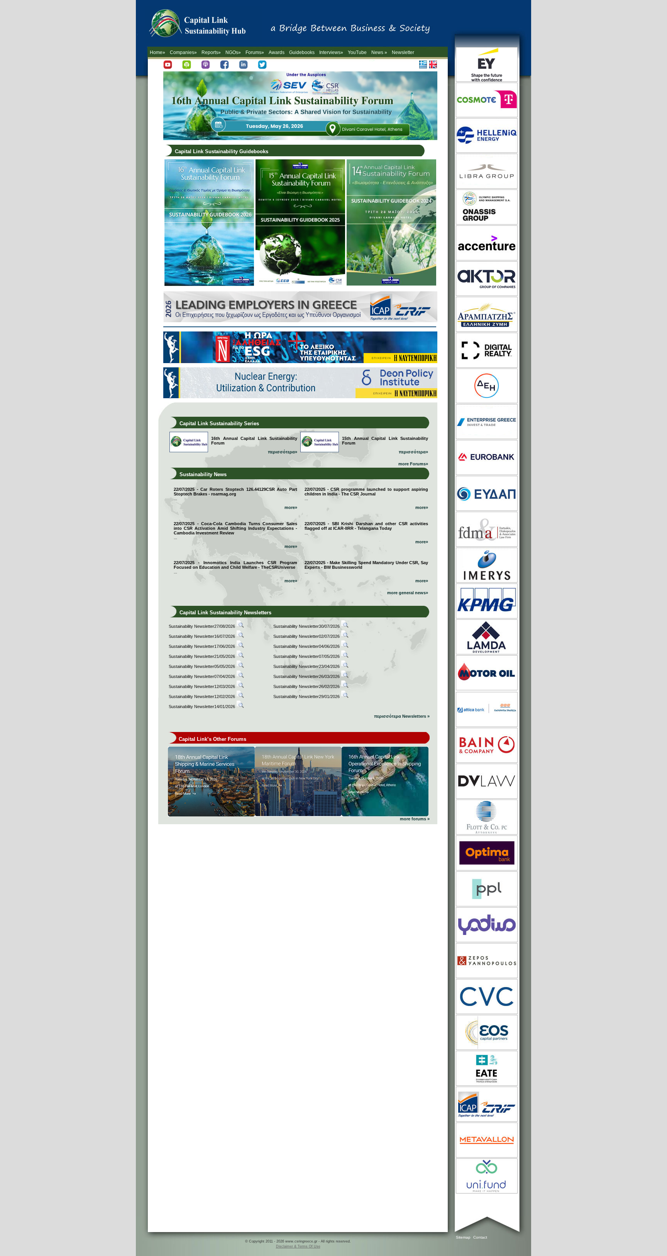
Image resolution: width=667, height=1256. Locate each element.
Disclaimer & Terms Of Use (298, 1246)
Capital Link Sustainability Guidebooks (221, 151)
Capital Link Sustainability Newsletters (225, 612)
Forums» (254, 52)
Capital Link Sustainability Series (219, 423)
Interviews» (331, 52)
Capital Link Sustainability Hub (205, 25)
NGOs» (233, 52)
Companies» (183, 52)
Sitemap (463, 1237)
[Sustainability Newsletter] (240, 626)
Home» (157, 52)
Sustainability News (203, 474)
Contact (480, 1237)
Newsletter (403, 52)
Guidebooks (302, 52)
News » (379, 52)
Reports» (211, 52)
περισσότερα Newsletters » (402, 716)
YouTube (357, 52)
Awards (276, 52)
